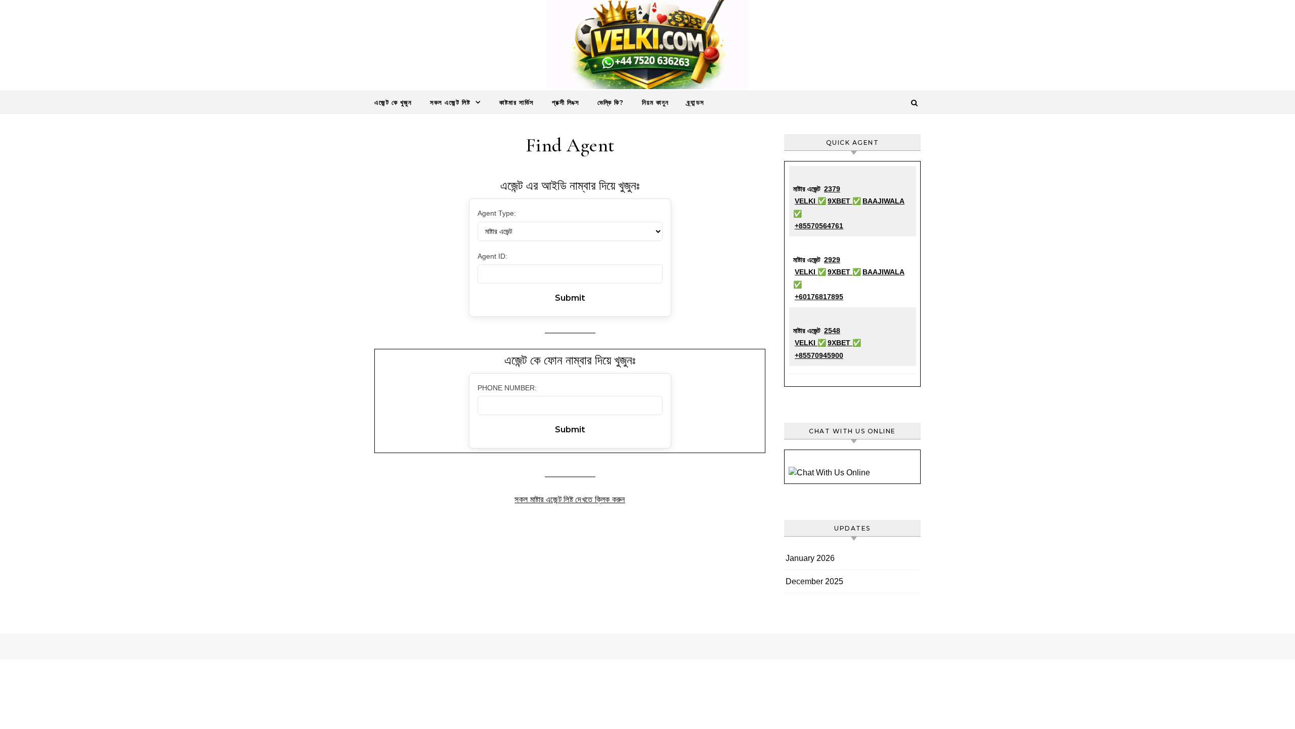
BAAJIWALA (883, 201)
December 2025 (814, 581)
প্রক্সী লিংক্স (565, 102)
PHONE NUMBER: (507, 388)
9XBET (840, 201)
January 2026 (810, 558)
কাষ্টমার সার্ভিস (516, 102)
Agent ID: (492, 256)
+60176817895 (819, 297)
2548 (832, 331)
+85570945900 (819, 355)
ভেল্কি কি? (610, 102)
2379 (832, 189)
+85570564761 (819, 226)
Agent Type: (497, 213)
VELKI (806, 201)
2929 (832, 260)
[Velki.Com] (647, 47)
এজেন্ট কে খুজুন (393, 102)
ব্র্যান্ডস (695, 102)
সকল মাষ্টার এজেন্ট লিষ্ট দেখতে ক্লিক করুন (569, 499)
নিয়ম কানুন (655, 102)
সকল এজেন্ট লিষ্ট (450, 102)
